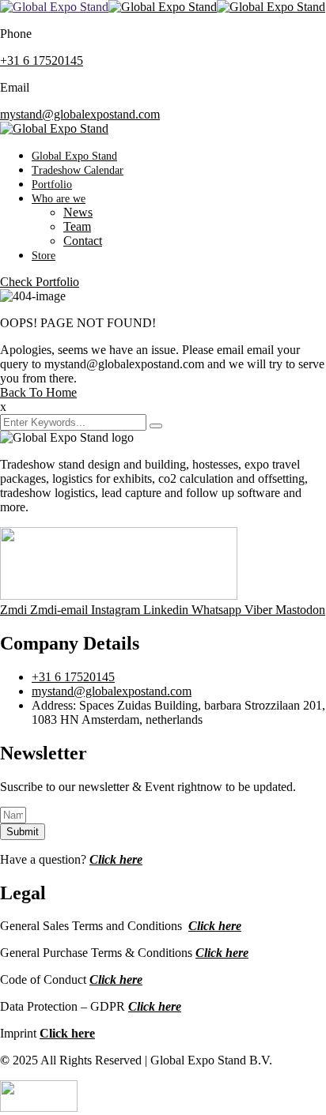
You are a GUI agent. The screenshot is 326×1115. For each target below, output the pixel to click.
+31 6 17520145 (41, 60)
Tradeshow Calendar (77, 170)
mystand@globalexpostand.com (80, 114)
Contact (82, 240)
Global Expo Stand (74, 156)
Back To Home (38, 392)
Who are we (58, 199)
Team (77, 226)
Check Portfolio (39, 281)
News (78, 212)
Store (43, 256)
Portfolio (52, 184)
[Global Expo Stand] (54, 6)
